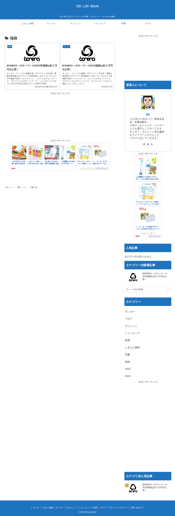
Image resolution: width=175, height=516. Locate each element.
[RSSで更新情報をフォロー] (151, 144)
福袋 (127, 361)
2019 (127, 369)
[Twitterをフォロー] (144, 144)
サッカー (130, 311)
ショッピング (132, 333)
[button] (168, 289)
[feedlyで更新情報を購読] (148, 144)
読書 (127, 354)
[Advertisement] (32, 115)
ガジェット (131, 326)
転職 (127, 340)
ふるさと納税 (132, 347)
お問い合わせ (136, 507)
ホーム (36, 507)
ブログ (128, 318)
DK (148, 114)
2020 (127, 376)
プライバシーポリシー (118, 507)
